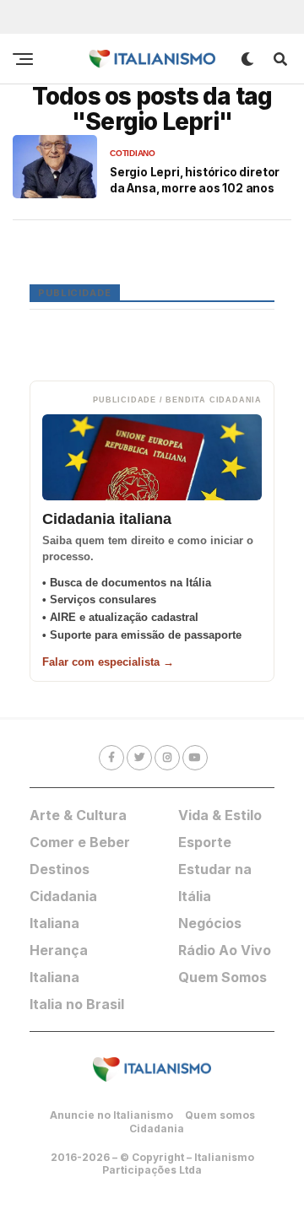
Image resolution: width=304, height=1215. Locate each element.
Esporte (204, 842)
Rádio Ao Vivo (224, 950)
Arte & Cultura (78, 815)
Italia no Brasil (77, 1004)
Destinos (60, 869)
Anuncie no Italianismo (111, 1115)
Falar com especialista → (108, 662)
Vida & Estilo (220, 815)
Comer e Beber (80, 842)
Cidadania (156, 1128)
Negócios (210, 923)
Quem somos (220, 1115)
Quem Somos (222, 977)
